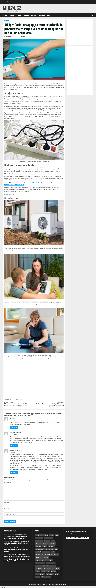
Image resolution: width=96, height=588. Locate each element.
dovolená (38, 543)
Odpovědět (13, 427)
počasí (53, 563)
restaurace (39, 568)
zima (56, 574)
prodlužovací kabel (18, 399)
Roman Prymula (48, 568)
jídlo (56, 549)
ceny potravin (48, 538)
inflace (44, 546)
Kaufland (38, 552)
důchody (52, 543)
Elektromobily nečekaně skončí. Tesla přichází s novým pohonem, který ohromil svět (50, 404)
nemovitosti (48, 554)
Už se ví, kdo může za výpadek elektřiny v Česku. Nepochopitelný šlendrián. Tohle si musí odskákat (17, 543)
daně (52, 541)
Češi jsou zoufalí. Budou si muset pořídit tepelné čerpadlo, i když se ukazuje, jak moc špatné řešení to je (34, 247)
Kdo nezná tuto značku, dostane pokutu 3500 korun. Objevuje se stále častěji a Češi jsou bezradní (17, 404)
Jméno (6, 502)
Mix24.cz (12, 7)
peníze (50, 560)
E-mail (6, 508)
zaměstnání (50, 574)
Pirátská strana (40, 563)
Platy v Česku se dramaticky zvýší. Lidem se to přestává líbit (34, 355)
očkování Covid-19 (41, 560)
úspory (38, 577)
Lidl (53, 552)
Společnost (42, 15)
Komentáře (34, 15)
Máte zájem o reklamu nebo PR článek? (77, 537)
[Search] (92, 15)
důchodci (45, 543)
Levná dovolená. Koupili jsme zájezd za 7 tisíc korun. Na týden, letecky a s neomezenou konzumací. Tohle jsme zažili (16, 536)
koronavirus (46, 552)
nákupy (56, 554)
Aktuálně (5, 15)
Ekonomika (26, 15)
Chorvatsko (39, 541)
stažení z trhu (45, 571)
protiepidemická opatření (43, 566)
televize (53, 571)
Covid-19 (46, 541)
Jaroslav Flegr (49, 549)
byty (56, 535)
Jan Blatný (51, 546)
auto (46, 535)
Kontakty (68, 536)
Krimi (48, 15)
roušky (57, 568)
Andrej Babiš (39, 535)
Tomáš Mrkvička (9, 36)
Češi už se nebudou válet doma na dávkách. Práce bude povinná (34, 301)
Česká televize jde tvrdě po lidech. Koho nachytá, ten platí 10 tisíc (16, 560)
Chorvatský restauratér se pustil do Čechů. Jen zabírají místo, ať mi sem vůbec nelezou (17, 555)
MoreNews (55, 584)
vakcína (42, 574)
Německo (38, 557)
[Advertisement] (34, 380)
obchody (45, 557)
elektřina (10, 399)
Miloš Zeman (39, 554)
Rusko (37, 571)
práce (53, 566)
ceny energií (39, 538)
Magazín (12, 15)
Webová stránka (9, 514)
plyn (47, 563)
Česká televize (46, 577)
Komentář (7, 482)
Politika (19, 15)
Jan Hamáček (39, 549)
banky (51, 535)
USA (37, 574)
